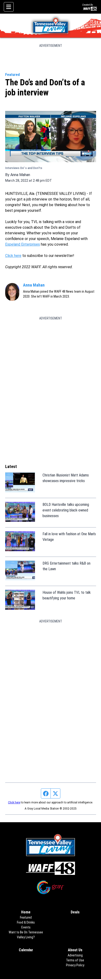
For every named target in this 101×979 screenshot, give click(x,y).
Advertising (75, 955)
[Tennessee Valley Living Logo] (50, 25)
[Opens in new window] (50, 868)
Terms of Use (75, 960)
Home (26, 912)
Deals (75, 912)
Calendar (26, 950)
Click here (13, 255)
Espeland (13, 244)
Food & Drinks (26, 922)
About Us (75, 950)
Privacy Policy (75, 965)
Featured (12, 74)
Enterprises (30, 244)
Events (26, 927)
